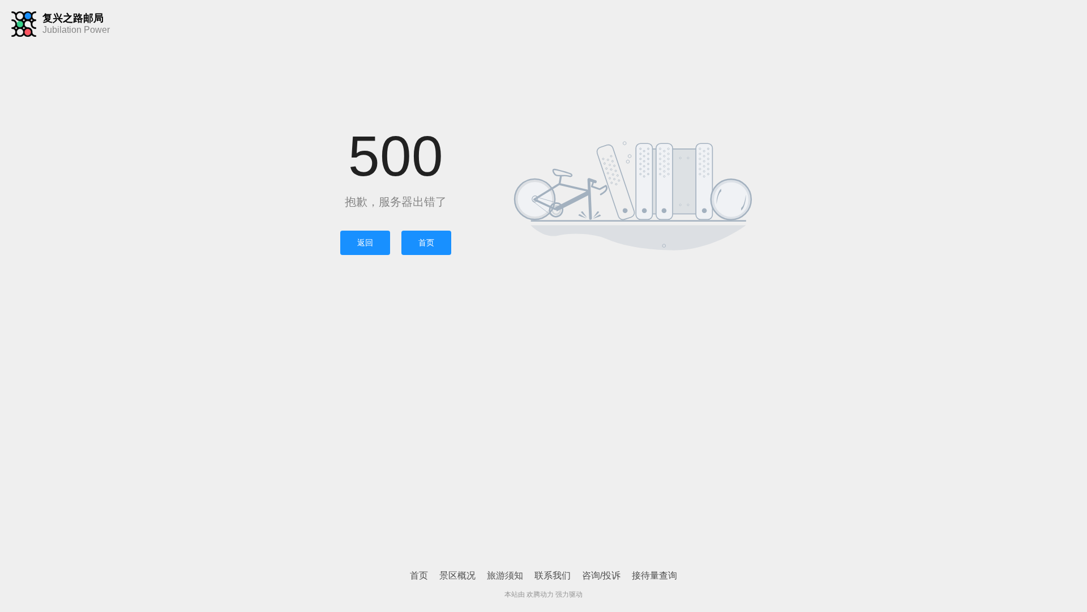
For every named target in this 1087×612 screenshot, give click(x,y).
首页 (426, 242)
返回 (365, 242)
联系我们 (552, 575)
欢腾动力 (540, 594)
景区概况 (457, 575)
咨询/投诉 (601, 575)
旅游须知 (505, 575)
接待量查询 (654, 575)
